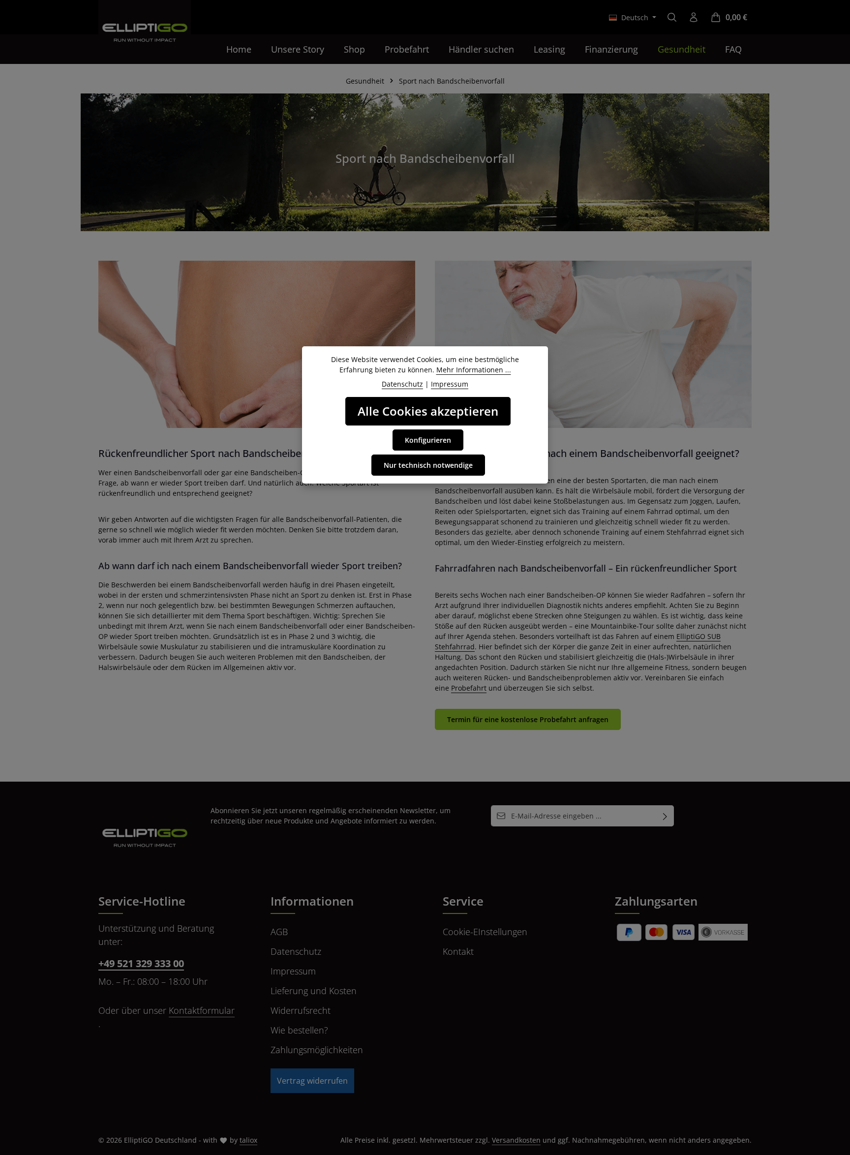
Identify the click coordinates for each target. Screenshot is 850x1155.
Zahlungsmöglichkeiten (317, 1050)
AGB (279, 932)
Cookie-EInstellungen (485, 932)
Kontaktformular (202, 1010)
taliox (248, 1140)
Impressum (293, 971)
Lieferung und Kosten (314, 991)
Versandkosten (516, 1140)
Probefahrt (468, 688)
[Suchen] (672, 17)
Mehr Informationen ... (473, 369)
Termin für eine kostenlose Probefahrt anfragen (527, 719)
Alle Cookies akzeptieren (428, 411)
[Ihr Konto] (693, 17)
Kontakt (458, 951)
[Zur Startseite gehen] (144, 26)
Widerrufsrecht (301, 1010)
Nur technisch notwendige (428, 465)
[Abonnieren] (665, 815)
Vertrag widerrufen (312, 1080)
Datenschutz (296, 951)
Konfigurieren (428, 440)
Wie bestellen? (299, 1030)
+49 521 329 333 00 (141, 963)
